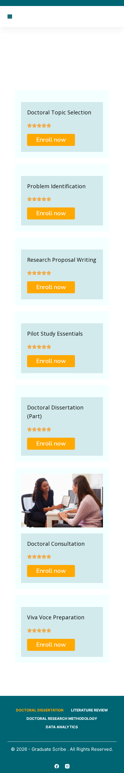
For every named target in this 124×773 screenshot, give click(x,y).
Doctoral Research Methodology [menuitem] (61, 718)
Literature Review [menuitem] (89, 710)
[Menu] (113, 16)
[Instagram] (67, 766)
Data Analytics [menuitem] (62, 727)
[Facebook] (56, 766)
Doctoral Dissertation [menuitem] (40, 710)
